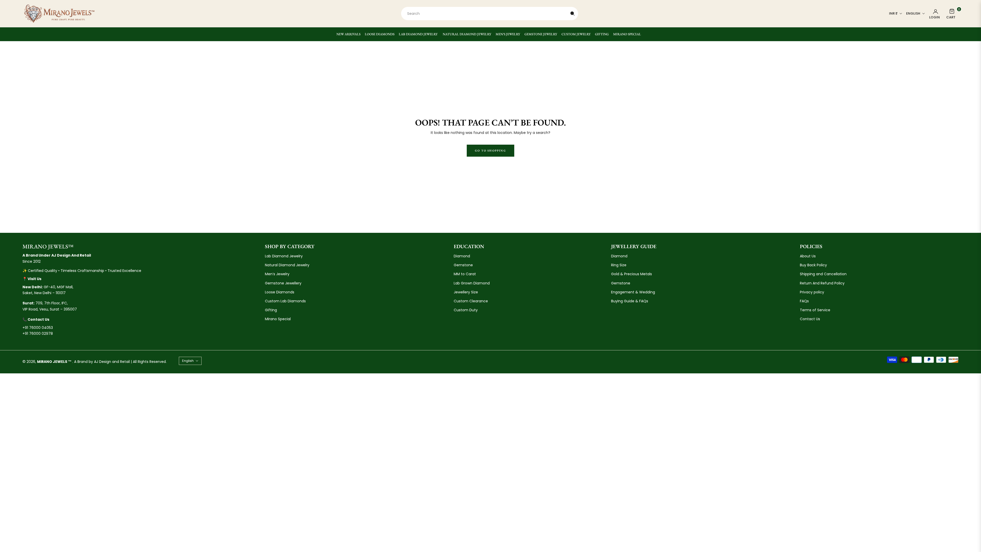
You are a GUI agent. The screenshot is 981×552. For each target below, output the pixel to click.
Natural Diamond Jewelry (287, 265)
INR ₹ (893, 13)
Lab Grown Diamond (472, 283)
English (913, 13)
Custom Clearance (471, 301)
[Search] (572, 13)
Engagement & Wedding (633, 292)
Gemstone (463, 265)
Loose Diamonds (279, 292)
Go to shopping (490, 150)
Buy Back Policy (813, 265)
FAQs (804, 301)
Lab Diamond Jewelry (284, 256)
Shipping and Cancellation (823, 274)
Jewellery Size (466, 292)
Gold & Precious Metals (631, 274)
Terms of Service (815, 310)
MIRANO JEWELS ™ (54, 361)
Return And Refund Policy (822, 283)
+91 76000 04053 (37, 327)
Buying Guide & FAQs (629, 301)
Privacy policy (812, 292)
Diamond (462, 256)
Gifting (271, 310)
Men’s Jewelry (277, 274)
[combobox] (489, 13)
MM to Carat (465, 274)
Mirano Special (278, 318)
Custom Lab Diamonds (285, 301)
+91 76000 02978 (37, 333)
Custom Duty (466, 310)
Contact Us (810, 318)
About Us (808, 256)
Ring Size (618, 265)
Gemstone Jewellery (283, 283)
